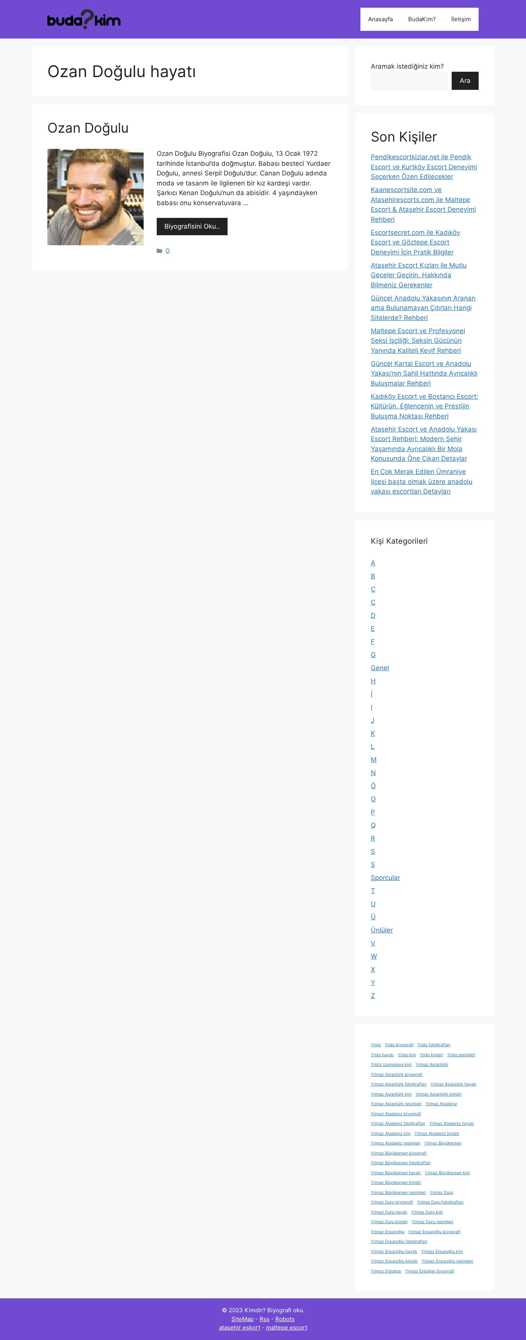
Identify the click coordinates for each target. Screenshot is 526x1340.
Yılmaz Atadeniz (441, 1103)
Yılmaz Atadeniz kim (390, 1133)
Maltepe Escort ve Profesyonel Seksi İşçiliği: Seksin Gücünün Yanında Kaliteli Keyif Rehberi (418, 340)
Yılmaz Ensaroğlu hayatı (394, 1251)
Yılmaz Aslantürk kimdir (438, 1094)
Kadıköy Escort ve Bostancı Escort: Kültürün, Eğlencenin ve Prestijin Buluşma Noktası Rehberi (424, 406)
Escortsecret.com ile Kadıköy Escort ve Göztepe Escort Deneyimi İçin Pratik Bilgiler (415, 242)
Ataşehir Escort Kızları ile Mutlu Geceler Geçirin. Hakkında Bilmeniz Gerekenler (419, 275)
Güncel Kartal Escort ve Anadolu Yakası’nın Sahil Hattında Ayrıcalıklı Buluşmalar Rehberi (424, 373)
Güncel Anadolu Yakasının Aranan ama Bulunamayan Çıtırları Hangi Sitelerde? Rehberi (423, 308)
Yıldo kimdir (431, 1054)
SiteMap (242, 1319)
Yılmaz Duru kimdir (389, 1221)
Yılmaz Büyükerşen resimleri (398, 1192)
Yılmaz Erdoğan (386, 1271)
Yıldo (376, 1044)
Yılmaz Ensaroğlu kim (442, 1251)
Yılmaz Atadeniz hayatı (451, 1123)
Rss (265, 1319)
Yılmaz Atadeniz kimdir (436, 1133)
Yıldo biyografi (399, 1044)
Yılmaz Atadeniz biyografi (396, 1113)
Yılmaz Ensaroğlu (387, 1231)
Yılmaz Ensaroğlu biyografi (434, 1231)
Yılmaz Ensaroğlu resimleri (447, 1261)
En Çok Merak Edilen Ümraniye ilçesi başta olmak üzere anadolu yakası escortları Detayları (421, 481)
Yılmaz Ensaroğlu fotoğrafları (399, 1241)
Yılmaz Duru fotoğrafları (440, 1202)
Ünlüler (382, 930)
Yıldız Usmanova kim (391, 1064)
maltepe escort (286, 1327)
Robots (285, 1319)
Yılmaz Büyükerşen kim (447, 1172)
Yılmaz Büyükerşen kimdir (396, 1182)
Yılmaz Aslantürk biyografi (396, 1074)
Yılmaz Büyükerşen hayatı (396, 1172)
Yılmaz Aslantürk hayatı (453, 1084)
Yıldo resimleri (461, 1054)
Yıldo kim (407, 1054)
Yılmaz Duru (441, 1192)
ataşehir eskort (239, 1327)
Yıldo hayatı (382, 1054)
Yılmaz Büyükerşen (442, 1143)
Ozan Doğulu (88, 128)
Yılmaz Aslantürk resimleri (396, 1103)
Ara (465, 80)
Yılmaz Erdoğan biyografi (429, 1271)
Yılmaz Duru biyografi (392, 1202)
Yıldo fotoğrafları (434, 1044)
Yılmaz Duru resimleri (432, 1221)
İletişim (461, 19)
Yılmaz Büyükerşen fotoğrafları (401, 1162)
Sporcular (385, 878)
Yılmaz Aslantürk (431, 1064)
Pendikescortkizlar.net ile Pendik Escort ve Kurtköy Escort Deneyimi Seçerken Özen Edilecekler (424, 166)
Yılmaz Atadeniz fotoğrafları (398, 1123)
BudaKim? (422, 19)
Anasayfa (380, 19)
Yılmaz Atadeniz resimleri (395, 1143)
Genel (380, 668)
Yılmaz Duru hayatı (389, 1212)
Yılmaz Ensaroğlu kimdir (394, 1261)
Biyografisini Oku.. (192, 226)
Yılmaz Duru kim (427, 1212)
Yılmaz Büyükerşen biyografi (399, 1153)
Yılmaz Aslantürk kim (391, 1094)
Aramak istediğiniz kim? (407, 66)
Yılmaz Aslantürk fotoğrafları (399, 1084)
